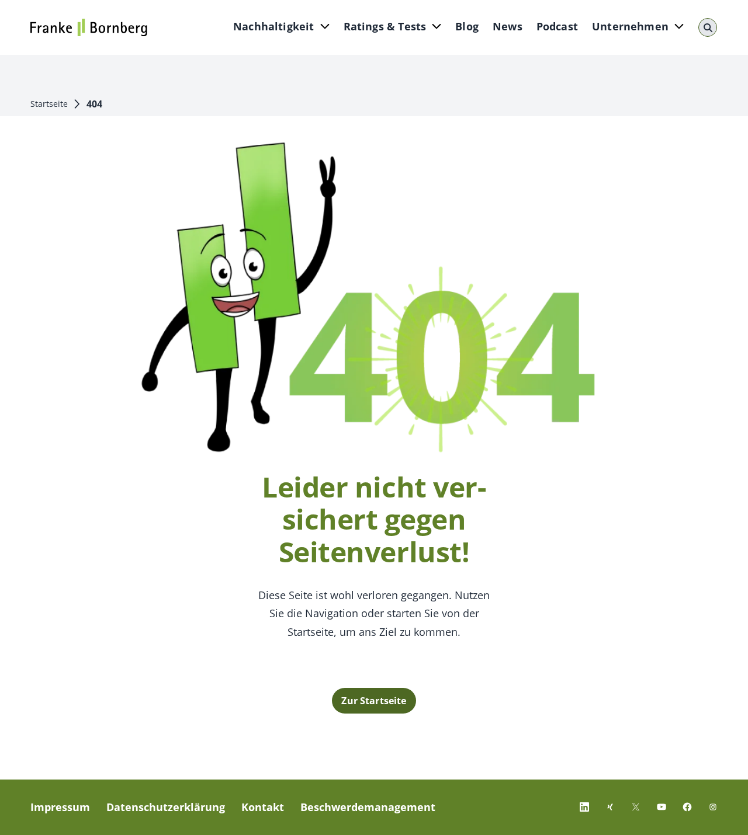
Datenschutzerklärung (165, 807)
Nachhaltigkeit (273, 26)
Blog (467, 26)
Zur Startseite (373, 700)
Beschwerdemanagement (367, 807)
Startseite (49, 103)
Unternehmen (630, 26)
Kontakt (262, 807)
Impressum (60, 807)
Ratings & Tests (385, 26)
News (507, 26)
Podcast (557, 26)
